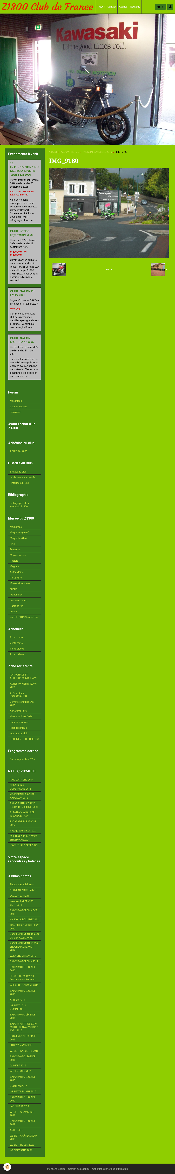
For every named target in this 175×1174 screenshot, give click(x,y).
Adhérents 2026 (18, 711)
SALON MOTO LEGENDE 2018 (23, 1123)
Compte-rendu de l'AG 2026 (22, 703)
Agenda (123, 6)
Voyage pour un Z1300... (23, 830)
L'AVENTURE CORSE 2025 (24, 845)
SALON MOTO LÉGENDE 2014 (23, 1016)
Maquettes (16, 527)
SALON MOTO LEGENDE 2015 (23, 1058)
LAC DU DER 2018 (19, 1106)
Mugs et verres (18, 555)
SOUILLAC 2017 (18, 1086)
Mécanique (16, 400)
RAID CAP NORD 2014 (21, 779)
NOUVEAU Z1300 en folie (23, 890)
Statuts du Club (18, 471)
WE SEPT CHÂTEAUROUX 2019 (23, 1137)
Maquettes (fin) (18, 538)
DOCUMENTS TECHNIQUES (24, 739)
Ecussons (15, 549)
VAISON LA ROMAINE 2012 (24, 919)
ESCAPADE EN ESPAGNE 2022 (23, 823)
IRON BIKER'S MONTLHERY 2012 (24, 927)
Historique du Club (19, 483)
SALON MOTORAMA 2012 (24, 961)
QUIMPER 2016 (18, 1065)
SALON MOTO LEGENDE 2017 (23, 1099)
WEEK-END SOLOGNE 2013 (24, 985)
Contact (111, 6)
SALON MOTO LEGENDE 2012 (23, 969)
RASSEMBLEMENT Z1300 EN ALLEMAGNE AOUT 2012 (24, 947)
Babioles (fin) (17, 606)
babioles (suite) (18, 600)
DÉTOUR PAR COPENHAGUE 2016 (20, 787)
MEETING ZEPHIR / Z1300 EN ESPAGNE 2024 (23, 838)
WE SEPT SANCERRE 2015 (97, 151)
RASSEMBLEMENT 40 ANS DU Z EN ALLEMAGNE (24, 936)
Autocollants (17, 572)
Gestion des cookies (79, 1169)
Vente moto (16, 643)
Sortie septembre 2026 (22, 759)
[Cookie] (7, 1167)
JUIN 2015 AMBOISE (21, 1045)
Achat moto (16, 637)
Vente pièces (17, 648)
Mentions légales (56, 1169)
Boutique (135, 6)
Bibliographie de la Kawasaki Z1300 (20, 505)
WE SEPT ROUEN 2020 (22, 1144)
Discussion (15, 412)
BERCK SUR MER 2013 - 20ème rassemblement (22, 978)
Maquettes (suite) (19, 532)
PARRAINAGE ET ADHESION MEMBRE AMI (23, 676)
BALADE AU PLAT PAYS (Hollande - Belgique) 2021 (24, 805)
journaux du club (19, 733)
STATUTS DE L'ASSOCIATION (18, 694)
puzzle (13, 589)
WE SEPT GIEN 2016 (20, 1071)
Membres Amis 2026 (21, 716)
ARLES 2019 (16, 1130)
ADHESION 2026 (18, 451)
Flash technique (18, 727)
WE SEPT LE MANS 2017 (23, 1091)
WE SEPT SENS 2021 (21, 1150)
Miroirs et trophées (20, 583)
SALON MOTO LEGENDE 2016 (23, 1078)
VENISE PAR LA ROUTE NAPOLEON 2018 (22, 796)
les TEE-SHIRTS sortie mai (24, 617)
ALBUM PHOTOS (70, 151)
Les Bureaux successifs (22, 477)
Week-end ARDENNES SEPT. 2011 (21, 903)
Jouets (13, 611)
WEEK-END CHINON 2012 (23, 955)
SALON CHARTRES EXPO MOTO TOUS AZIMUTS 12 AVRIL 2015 (24, 1027)
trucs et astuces (18, 406)
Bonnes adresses (19, 722)
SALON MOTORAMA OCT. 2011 (24, 912)
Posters (14, 560)
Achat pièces (17, 654)
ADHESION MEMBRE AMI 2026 (23, 685)
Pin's (12, 543)
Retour (109, 269)
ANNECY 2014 (17, 1000)
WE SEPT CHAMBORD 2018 (21, 1114)
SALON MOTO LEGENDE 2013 (23, 992)
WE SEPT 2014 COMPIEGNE (18, 1007)
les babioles (16, 594)
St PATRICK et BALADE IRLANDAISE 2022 (22, 814)
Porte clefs (16, 577)
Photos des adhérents (22, 884)
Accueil (101, 6)
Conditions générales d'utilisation (110, 1169)
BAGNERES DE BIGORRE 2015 (23, 1038)
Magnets (14, 566)
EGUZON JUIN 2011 (20, 895)
